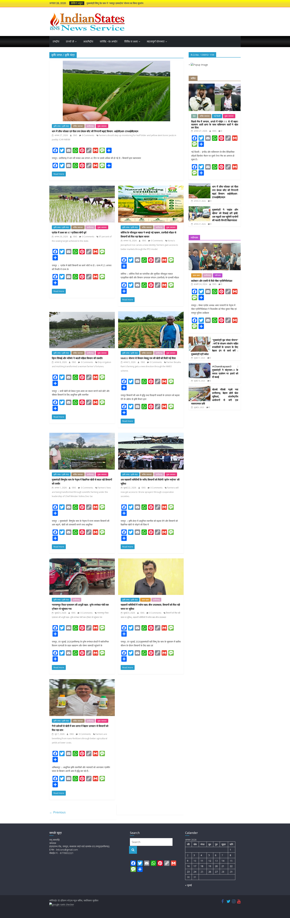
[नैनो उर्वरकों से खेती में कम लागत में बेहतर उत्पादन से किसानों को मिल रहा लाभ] (82, 681)
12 (209, 860)
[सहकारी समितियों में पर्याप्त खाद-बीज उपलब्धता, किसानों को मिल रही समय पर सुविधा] (151, 560)
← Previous (57, 812)
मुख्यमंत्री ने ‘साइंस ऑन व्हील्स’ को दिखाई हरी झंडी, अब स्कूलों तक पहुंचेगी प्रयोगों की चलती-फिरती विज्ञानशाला (225, 215)
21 (223, 866)
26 (209, 871)
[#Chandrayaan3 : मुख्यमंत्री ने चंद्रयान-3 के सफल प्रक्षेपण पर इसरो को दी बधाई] (199, 364)
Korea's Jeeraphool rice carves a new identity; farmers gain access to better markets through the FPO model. (149, 245)
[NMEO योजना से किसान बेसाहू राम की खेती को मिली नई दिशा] (151, 313)
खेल (194, 116)
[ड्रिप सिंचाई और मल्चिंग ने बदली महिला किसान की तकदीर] (82, 313)
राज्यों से (70, 41)
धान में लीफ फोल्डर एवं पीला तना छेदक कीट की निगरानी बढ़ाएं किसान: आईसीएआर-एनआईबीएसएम (95, 131)
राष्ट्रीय (56, 41)
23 (188, 871)
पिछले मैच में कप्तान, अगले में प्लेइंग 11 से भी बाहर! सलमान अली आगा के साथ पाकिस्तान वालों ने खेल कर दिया (214, 124)
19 (209, 866)
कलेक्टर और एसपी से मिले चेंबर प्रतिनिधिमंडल (211, 280)
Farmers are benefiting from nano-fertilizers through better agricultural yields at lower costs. (79, 738)
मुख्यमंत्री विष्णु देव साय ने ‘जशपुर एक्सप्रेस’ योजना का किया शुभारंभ (115, 3)
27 (216, 871)
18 (202, 866)
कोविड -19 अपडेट (108, 41)
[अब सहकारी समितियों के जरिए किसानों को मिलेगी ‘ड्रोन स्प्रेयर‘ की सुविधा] (151, 435)
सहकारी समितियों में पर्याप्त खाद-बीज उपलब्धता (149, 617)
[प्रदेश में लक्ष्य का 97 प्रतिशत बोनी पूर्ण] (82, 188)
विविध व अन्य (131, 41)
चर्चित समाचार (78, 126)
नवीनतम (218, 275)
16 (188, 866)
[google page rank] (61, 904)
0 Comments (88, 135)
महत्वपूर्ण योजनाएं (155, 41)
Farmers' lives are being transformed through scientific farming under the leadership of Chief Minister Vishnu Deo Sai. (81, 492)
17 (195, 866)
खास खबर (145, 599)
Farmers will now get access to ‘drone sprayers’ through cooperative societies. (150, 492)
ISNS (75, 135)
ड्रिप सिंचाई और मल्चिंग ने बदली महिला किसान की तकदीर (77, 358)
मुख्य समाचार (102, 126)
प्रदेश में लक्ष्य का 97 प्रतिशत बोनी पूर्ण (69, 232)
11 (202, 860)
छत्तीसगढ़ (90, 126)
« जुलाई (188, 885)
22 (231, 866)
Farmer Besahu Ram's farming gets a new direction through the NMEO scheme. (151, 366)
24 (195, 871)
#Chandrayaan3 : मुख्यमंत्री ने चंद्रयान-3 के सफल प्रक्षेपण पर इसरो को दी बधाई (225, 372)
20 (216, 866)
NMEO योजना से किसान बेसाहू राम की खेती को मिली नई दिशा (148, 358)
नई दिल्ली (217, 116)
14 (223, 860)
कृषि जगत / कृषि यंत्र (61, 126)
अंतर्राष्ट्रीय (88, 41)
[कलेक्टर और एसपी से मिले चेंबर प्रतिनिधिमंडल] (215, 244)
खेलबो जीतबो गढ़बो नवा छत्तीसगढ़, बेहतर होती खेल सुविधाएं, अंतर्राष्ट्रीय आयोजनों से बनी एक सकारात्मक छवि (214, 396)
